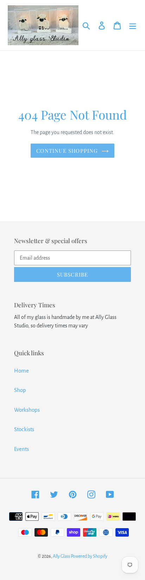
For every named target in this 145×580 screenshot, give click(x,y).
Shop (20, 390)
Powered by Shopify (89, 556)
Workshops (27, 410)
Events (21, 449)
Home (21, 371)
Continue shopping (67, 150)
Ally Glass (62, 556)
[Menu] (132, 25)
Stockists (24, 429)
